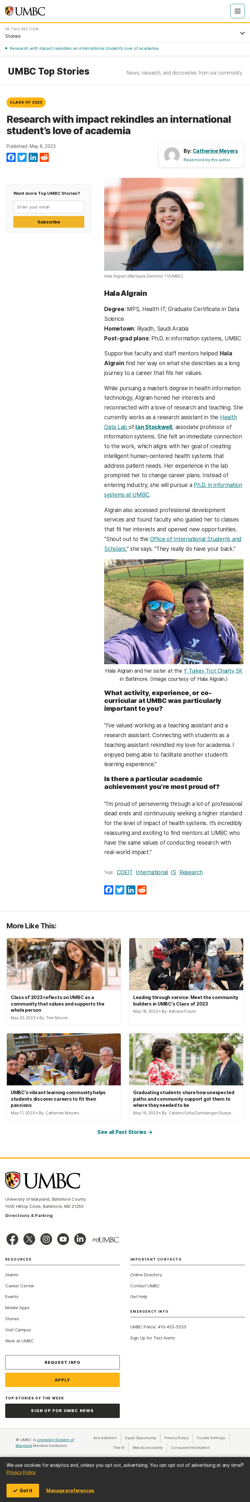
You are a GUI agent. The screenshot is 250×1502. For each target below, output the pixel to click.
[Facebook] (11, 158)
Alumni (11, 1274)
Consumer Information (190, 1447)
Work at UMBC (19, 1340)
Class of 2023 (26, 102)
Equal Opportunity (142, 1438)
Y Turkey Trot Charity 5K (213, 670)
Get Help (138, 1296)
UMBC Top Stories (48, 71)
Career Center (19, 1285)
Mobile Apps (17, 1307)
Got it (26, 1490)
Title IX (121, 1447)
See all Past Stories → (124, 1132)
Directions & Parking (29, 1215)
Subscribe (48, 221)
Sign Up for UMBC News (62, 1410)
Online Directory (146, 1274)
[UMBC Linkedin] (80, 1239)
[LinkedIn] (33, 158)
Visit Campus (18, 1329)
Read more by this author (207, 159)
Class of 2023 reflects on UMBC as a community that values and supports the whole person (57, 1003)
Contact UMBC (145, 1285)
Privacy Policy (21, 1472)
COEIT (125, 872)
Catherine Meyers (215, 151)
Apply (63, 1380)
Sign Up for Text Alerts (152, 1337)
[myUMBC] (105, 1240)
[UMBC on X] (29, 1239)
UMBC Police (142, 1326)
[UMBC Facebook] (12, 1239)
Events (12, 1296)
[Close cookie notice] (242, 1464)
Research (191, 872)
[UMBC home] (25, 11)
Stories (12, 1318)
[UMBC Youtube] (63, 1239)
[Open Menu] (237, 11)
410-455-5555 (172, 1326)
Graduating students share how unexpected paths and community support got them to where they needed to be (183, 1099)
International (152, 872)
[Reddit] (44, 158)
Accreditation (105, 1438)
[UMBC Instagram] (46, 1239)
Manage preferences (70, 1490)
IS (173, 872)
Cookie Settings (211, 1438)
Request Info (62, 1362)
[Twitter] (22, 158)
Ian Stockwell (153, 427)
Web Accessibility (149, 1447)
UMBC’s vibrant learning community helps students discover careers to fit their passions (58, 1099)
